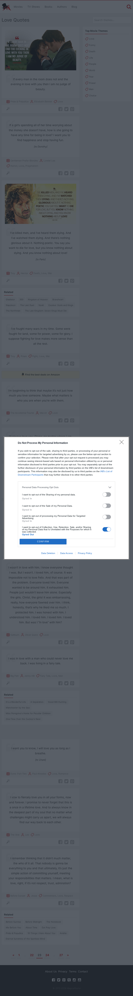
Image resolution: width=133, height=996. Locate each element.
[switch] (107, 494)
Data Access (66, 553)
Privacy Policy (85, 553)
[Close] (123, 443)
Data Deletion (48, 553)
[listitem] (66, 487)
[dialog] (66, 498)
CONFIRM (43, 541)
